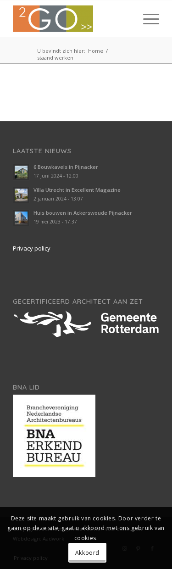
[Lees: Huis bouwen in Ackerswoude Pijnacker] (21, 218)
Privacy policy (31, 248)
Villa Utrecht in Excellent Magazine (77, 189)
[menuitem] (146, 18)
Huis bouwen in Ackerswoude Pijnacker (82, 212)
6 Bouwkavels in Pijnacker (65, 166)
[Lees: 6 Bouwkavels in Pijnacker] (21, 172)
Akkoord (87, 553)
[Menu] (146, 18)
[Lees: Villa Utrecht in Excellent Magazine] (21, 195)
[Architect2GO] (71, 18)
